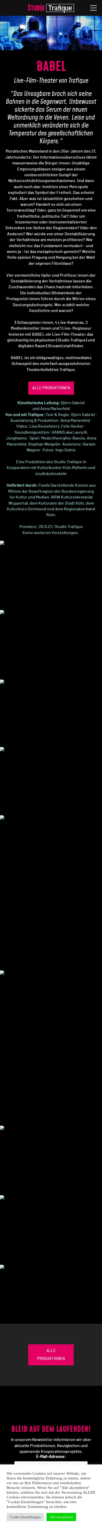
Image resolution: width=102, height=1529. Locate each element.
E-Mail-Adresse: (51, 1456)
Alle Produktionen (51, 388)
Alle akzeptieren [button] (61, 1517)
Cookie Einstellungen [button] (25, 1517)
